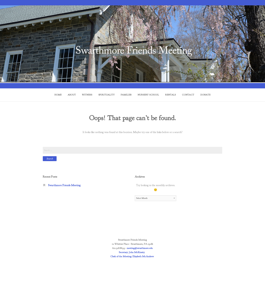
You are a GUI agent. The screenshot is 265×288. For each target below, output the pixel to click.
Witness (87, 94)
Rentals (170, 94)
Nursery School (148, 94)
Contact (188, 94)
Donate (205, 94)
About (72, 94)
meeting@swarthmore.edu (140, 248)
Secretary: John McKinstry (132, 252)
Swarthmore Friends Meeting (64, 185)
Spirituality (106, 94)
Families (126, 94)
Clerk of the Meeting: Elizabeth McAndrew (132, 256)
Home (57, 94)
